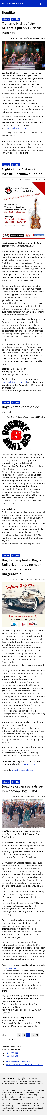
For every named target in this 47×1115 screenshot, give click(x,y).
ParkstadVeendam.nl (13, 3)
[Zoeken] (40, 4)
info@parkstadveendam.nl (18, 1061)
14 (28, 1034)
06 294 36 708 (12, 1056)
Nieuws (6, 19)
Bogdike (15, 19)
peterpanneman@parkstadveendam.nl (24, 1064)
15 (33, 1034)
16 (37, 1034)
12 (19, 1034)
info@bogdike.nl (28, 764)
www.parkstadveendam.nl (18, 128)
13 (24, 1034)
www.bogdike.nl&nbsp (23, 770)
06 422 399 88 (12, 1053)
